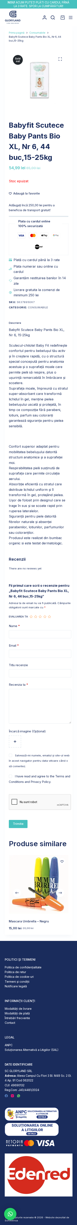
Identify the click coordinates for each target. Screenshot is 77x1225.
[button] (10, 1214)
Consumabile (38, 307)
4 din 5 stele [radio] (44, 616)
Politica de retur (15, 972)
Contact (10, 1022)
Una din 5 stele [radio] (31, 616)
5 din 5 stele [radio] (49, 616)
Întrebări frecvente (17, 1018)
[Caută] (53, 17)
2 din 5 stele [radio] (35, 616)
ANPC (9, 1045)
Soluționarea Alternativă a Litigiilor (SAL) (32, 1049)
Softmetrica (11, 1220)
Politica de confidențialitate (23, 967)
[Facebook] (6, 1095)
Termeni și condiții (17, 981)
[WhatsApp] (18, 1095)
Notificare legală (16, 986)
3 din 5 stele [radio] (40, 616)
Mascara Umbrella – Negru (29, 921)
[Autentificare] (45, 17)
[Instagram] (12, 1095)
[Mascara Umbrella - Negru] (38, 884)
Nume (14, 626)
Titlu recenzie (18, 665)
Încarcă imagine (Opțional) (27, 731)
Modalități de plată (17, 1013)
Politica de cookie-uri (19, 976)
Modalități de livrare (18, 1008)
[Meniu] (70, 17)
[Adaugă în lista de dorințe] (62, 861)
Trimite (18, 824)
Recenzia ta (18, 685)
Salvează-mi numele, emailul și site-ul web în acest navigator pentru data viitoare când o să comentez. (39, 761)
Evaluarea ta (18, 616)
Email (14, 645)
